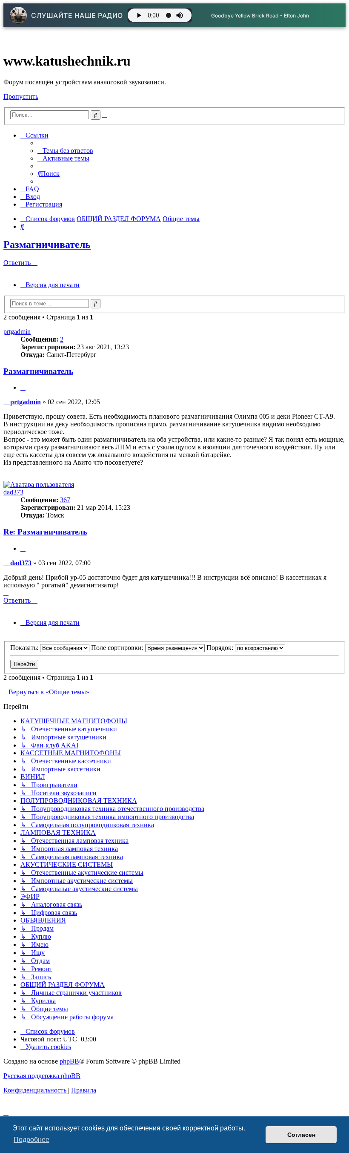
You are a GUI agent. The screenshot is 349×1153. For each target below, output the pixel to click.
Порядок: (220, 647)
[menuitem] (65, 150)
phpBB (69, 1061)
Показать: (25, 647)
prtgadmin (17, 331)
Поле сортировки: (118, 647)
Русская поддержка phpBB (41, 1075)
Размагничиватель (47, 244)
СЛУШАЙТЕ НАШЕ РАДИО (77, 15)
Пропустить (20, 96)
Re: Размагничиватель (45, 531)
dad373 (13, 492)
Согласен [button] (301, 1134)
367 (65, 499)
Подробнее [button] (31, 1139)
